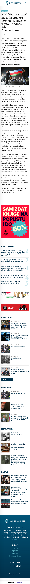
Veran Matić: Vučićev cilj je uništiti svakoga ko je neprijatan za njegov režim (12, 261)
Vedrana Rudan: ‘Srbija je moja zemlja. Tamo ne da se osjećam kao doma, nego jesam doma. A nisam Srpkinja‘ (13, 252)
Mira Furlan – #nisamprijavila (16, 433)
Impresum (15, 551)
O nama (15, 548)
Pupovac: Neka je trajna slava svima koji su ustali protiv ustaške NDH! (19, 418)
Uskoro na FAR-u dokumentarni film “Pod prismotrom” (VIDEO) (19, 501)
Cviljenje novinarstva (18, 347)
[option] (15, 76)
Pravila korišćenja (15, 556)
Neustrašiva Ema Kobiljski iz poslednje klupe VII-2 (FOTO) (10, 282)
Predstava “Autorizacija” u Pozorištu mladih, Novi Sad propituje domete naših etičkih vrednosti (20, 478)
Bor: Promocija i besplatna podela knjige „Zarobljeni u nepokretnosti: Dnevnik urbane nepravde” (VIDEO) (19, 491)
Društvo (6, 11)
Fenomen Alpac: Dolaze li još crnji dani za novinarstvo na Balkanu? (19, 337)
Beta (3, 11)
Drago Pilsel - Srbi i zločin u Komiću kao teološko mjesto (18, 406)
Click (19, 582)
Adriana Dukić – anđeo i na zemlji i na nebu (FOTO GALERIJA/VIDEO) (13, 276)
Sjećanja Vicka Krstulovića (16, 359)
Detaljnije (15, 539)
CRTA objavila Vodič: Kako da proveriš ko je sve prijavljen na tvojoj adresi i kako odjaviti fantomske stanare (13, 269)
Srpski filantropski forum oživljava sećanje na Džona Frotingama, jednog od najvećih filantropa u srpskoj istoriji (19, 460)
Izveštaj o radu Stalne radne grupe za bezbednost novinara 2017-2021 (18, 446)
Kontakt (15, 553)
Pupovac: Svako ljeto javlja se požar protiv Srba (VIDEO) (20, 371)
